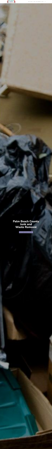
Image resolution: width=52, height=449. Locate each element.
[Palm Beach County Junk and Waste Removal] (11, 1)
